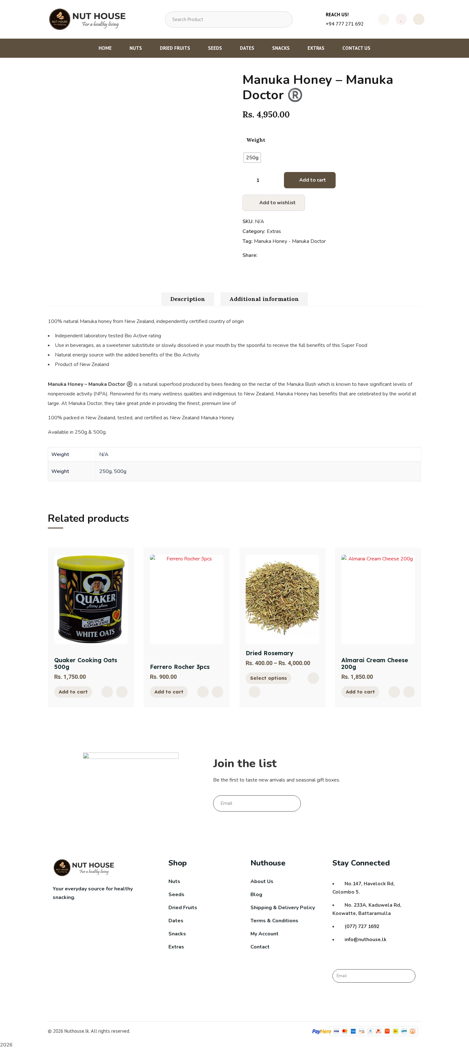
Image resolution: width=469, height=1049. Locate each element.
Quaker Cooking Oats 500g (85, 663)
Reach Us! (337, 14)
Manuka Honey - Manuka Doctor (290, 241)
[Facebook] (263, 255)
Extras (274, 231)
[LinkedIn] (284, 255)
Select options (268, 678)
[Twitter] (270, 255)
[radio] (252, 157)
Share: (249, 255)
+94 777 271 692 (345, 23)
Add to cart (312, 180)
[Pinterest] (277, 255)
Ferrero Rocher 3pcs (180, 667)
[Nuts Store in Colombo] (89, 19)
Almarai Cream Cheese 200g (374, 663)
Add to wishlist (277, 202)
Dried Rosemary (269, 653)
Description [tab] (187, 299)
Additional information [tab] (264, 299)
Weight (255, 140)
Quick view (107, 692)
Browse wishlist (254, 692)
